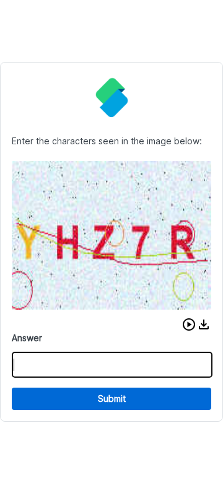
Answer (27, 338)
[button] (188, 324)
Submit (112, 398)
